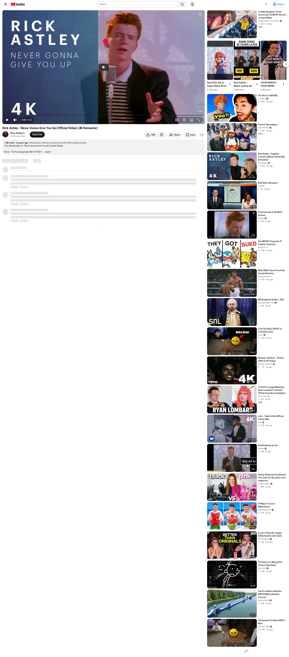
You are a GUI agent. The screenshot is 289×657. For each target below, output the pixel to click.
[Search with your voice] (192, 4)
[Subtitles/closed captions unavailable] (177, 120)
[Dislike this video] (161, 135)
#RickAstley (35, 143)
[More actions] (202, 135)
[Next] (286, 64)
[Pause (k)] (7, 120)
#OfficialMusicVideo (76, 143)
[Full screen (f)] (198, 120)
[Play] (103, 67)
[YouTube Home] (17, 4)
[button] (27, 120)
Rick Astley (16, 133)
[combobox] (138, 4)
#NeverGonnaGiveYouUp (53, 143)
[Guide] (5, 4)
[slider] (103, 115)
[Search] (182, 4)
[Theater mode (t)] (191, 120)
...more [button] (46, 152)
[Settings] (266, 4)
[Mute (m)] (15, 120)
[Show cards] (200, 14)
